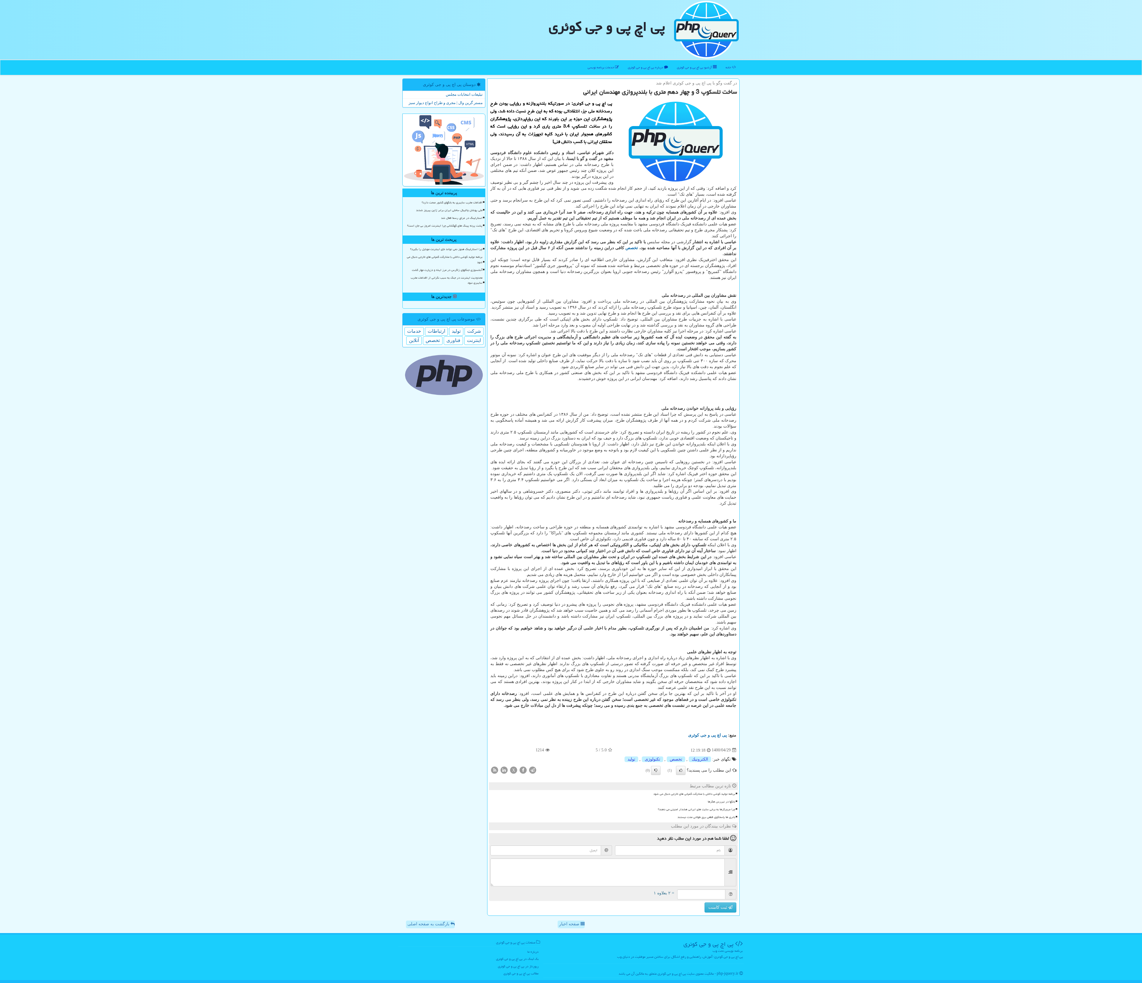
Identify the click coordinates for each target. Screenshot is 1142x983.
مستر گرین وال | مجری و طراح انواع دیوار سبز (446, 103)
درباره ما (533, 952)
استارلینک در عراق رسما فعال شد (461, 218)
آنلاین (414, 340)
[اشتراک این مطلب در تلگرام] (532, 769)
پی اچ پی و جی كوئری (607, 26)
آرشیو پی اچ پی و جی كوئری (695, 67)
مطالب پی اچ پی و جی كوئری (521, 973)
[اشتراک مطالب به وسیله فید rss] (494, 769)
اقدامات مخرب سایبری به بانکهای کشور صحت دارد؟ (452, 202)
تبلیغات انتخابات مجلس (464, 94)
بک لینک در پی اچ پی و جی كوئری (517, 959)
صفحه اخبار (570, 924)
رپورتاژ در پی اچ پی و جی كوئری (518, 966)
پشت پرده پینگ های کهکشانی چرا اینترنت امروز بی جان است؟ (444, 226)
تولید (631, 759)
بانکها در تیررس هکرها (721, 802)
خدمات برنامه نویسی (601, 67)
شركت (474, 331)
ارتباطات (436, 331)
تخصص (631, 248)
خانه (729, 67)
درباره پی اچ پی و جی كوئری (646, 67)
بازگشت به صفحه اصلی (429, 924)
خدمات (414, 331)
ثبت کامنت (718, 907)
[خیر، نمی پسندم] (656, 770)
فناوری (453, 340)
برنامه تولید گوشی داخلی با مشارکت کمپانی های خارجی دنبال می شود (694, 794)
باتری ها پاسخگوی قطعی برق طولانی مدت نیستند (706, 817)
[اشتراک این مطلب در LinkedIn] (504, 769)
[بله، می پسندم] (680, 770)
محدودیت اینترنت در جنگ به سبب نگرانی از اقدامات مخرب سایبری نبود (446, 280)
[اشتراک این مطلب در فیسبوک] (523, 769)
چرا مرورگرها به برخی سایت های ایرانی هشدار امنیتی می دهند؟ (696, 809)
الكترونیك (700, 759)
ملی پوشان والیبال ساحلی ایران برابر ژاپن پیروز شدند (449, 210)
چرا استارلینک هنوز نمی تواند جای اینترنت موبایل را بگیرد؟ (446, 249)
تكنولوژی (652, 759)
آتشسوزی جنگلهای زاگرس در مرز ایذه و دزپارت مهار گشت (447, 270)
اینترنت (474, 340)
